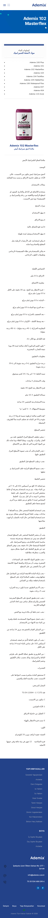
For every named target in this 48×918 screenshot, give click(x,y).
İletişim (6, 906)
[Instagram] (38, 888)
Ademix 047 (39, 87)
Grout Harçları (36, 807)
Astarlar (39, 779)
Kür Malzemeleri (35, 817)
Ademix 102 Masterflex (34, 69)
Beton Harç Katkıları (34, 821)
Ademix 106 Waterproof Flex (32, 83)
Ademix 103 (39, 73)
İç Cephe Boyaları (35, 837)
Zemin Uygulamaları (34, 812)
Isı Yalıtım (38, 789)
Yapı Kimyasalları (27, 906)
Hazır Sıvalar (37, 798)
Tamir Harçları (36, 803)
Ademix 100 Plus (37, 62)
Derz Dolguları (36, 784)
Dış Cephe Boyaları (34, 841)
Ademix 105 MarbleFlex (34, 80)
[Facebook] (43, 888)
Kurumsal (41, 906)
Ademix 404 (39, 90)
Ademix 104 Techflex (35, 76)
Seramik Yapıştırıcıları (34, 775)
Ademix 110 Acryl (36, 94)
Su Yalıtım (38, 793)
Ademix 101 (39, 66)
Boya (14, 906)
